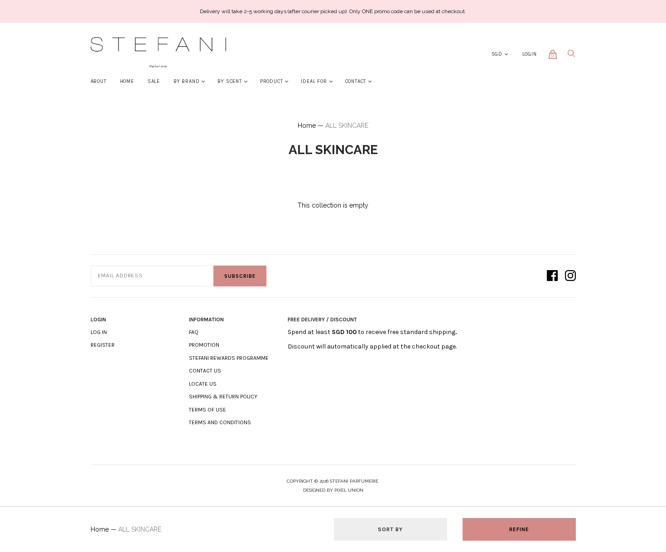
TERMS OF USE (207, 410)
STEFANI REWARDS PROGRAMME (229, 358)
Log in (99, 332)
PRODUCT (271, 81)
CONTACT (356, 81)
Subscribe (240, 276)
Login (529, 54)
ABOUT (98, 81)
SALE (154, 81)
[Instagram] (570, 276)
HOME (127, 81)
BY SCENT (229, 81)
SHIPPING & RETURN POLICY (223, 396)
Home (307, 125)
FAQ (193, 332)
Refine (519, 529)
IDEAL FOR (314, 81)
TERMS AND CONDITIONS (220, 422)
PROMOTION (204, 345)
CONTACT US (205, 371)
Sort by (390, 529)
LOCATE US (203, 384)
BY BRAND (186, 81)
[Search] (571, 56)
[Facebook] (552, 276)
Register (103, 345)
